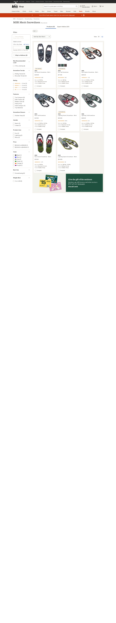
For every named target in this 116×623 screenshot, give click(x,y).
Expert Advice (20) (63, 26)
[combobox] (60, 6)
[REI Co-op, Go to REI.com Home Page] (15, 6)
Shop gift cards (73, 186)
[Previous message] (32, 15)
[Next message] (81, 15)
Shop (21, 6)
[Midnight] (59, 65)
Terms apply (81, 184)
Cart (103, 6)
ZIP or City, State (17, 44)
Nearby (27, 44)
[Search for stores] (27, 47)
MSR (14, 19)
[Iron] (65, 65)
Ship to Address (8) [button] (21, 55)
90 (102, 36)
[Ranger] (62, 65)
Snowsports (20, 19)
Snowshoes (37, 19)
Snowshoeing (28, 19)
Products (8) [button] (51, 26)
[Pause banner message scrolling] (83, 15)
